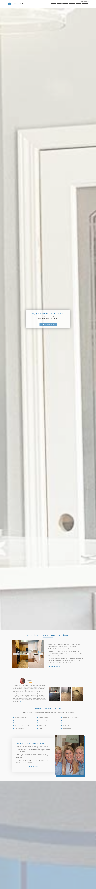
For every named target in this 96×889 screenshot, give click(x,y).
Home (53, 5)
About (59, 5)
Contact (85, 5)
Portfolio (78, 5)
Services (65, 5)
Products (72, 5)
